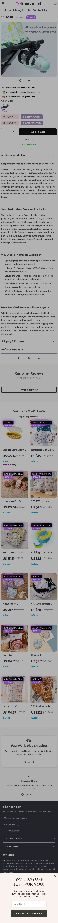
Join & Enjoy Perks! (29, 913)
